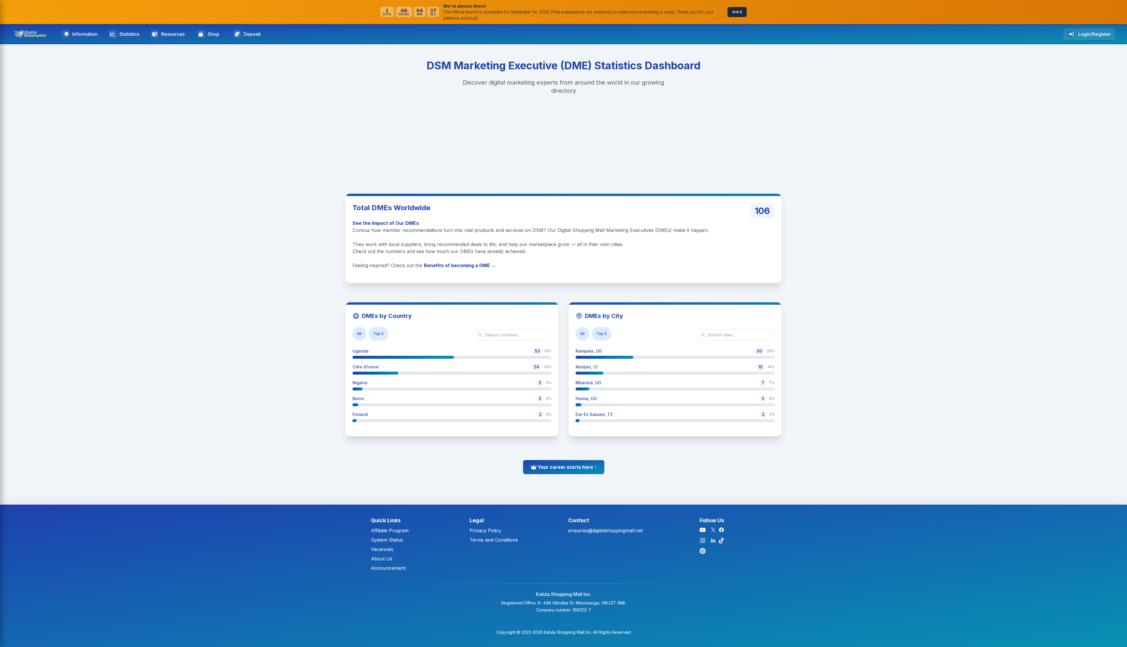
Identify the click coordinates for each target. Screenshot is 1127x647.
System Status (387, 540)
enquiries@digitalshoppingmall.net (605, 530)
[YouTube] (703, 530)
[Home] (32, 34)
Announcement (388, 568)
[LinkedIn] (713, 540)
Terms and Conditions (494, 540)
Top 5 (378, 333)
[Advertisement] (176, 142)
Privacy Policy (485, 530)
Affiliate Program (390, 530)
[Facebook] (721, 530)
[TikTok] (721, 540)
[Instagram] (703, 540)
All (359, 333)
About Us (381, 559)
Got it (737, 12)
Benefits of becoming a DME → (460, 265)
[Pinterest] (703, 551)
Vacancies (382, 549)
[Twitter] (713, 530)
